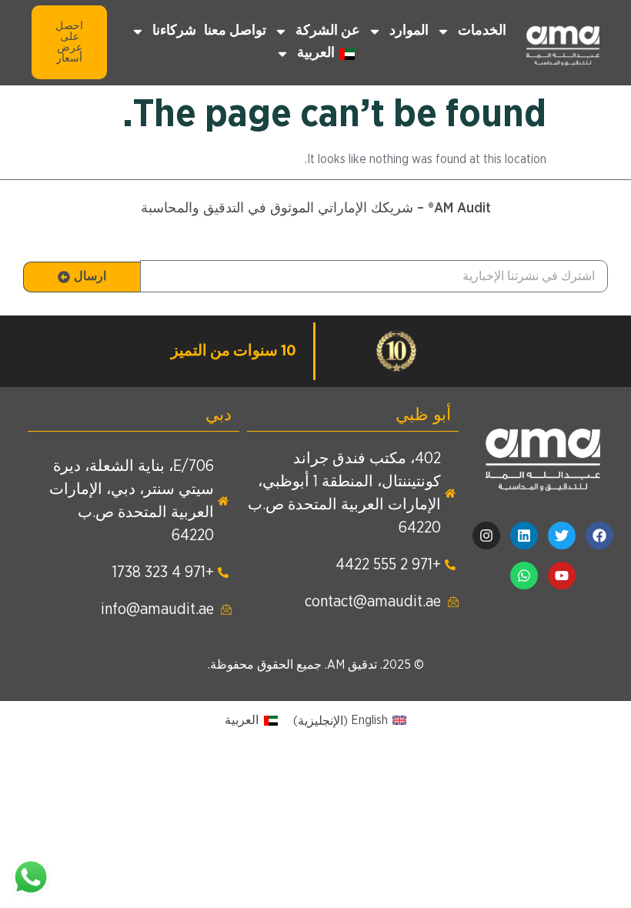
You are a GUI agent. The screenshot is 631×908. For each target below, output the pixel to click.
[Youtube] (562, 575)
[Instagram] (486, 535)
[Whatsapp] (524, 575)
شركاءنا (174, 31)
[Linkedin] (524, 535)
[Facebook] (599, 535)
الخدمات (482, 31)
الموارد (409, 31)
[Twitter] (562, 535)
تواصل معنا (235, 31)
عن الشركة (327, 31)
